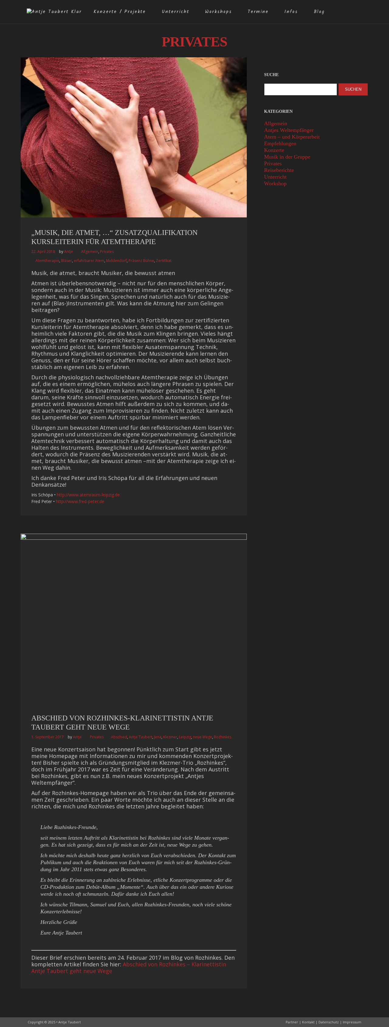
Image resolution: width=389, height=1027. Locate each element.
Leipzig (185, 737)
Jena (157, 737)
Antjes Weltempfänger (289, 130)
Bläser (66, 260)
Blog (319, 11)
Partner (292, 1022)
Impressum (352, 1022)
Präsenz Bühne (141, 260)
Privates (107, 251)
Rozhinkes (222, 737)
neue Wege (202, 737)
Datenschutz (328, 1022)
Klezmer (170, 737)
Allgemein (89, 251)
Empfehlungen (280, 143)
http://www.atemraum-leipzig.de (88, 495)
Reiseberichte (279, 170)
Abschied (119, 737)
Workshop (275, 183)
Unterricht (175, 11)
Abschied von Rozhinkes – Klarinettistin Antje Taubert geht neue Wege (128, 968)
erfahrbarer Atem (89, 260)
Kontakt (308, 1022)
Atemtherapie (47, 260)
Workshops (218, 11)
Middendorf (116, 260)
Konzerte (274, 150)
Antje (68, 251)
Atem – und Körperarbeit (292, 137)
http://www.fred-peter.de (80, 501)
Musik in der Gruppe (287, 157)
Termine (258, 11)
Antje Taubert (140, 737)
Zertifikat (163, 260)
